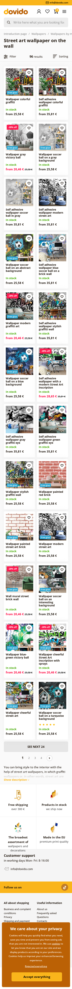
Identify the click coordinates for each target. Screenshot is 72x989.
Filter (13, 56)
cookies (56, 943)
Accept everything (36, 977)
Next (49, 758)
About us (42, 909)
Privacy (8, 917)
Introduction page (15, 34)
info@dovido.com (21, 869)
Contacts (42, 921)
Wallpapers (38, 34)
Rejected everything (36, 966)
